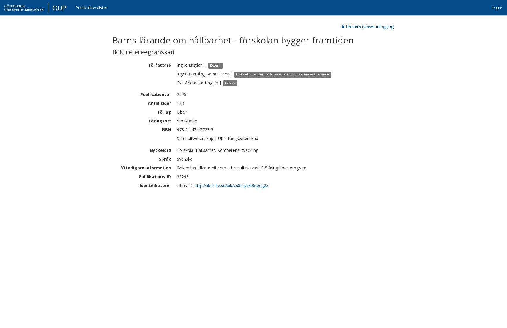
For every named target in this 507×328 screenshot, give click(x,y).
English (497, 8)
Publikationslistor (91, 8)
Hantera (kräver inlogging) (370, 26)
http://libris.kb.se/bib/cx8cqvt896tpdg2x (231, 185)
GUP (60, 7)
